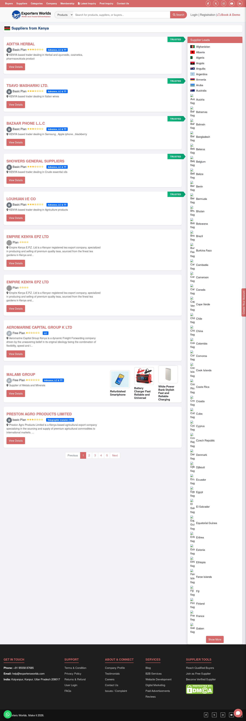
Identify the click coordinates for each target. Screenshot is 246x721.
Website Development (158, 679)
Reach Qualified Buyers (200, 668)
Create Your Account (243, 302)
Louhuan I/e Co (21, 199)
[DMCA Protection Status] (199, 689)
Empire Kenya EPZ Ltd (27, 236)
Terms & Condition (75, 668)
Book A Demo (230, 15)
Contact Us (123, 3)
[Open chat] (238, 713)
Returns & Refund (75, 679)
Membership (67, 3)
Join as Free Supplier (198, 673)
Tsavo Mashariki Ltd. (27, 85)
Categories (37, 3)
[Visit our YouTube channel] (231, 715)
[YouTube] (232, 3)
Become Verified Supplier (201, 679)
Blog (148, 668)
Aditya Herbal (20, 44)
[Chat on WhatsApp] (8, 713)
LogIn (194, 15)
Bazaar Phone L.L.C (25, 123)
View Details (16, 67)
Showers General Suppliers (35, 161)
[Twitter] (215, 3)
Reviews (151, 696)
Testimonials (112, 673)
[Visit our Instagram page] (223, 715)
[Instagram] (223, 3)
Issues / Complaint (116, 691)
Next (115, 455)
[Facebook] (208, 3)
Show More (214, 639)
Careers (110, 679)
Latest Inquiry (88, 3)
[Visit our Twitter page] (214, 715)
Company (51, 3)
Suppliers (21, 3)
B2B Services (154, 673)
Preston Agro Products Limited (39, 414)
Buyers (9, 3)
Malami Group (20, 374)
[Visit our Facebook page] (206, 715)
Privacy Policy (72, 673)
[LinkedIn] (239, 3)
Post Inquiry (106, 3)
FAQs (67, 691)
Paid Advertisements (158, 691)
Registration (207, 15)
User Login (70, 685)
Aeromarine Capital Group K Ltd (39, 327)
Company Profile (115, 668)
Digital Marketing (155, 685)
